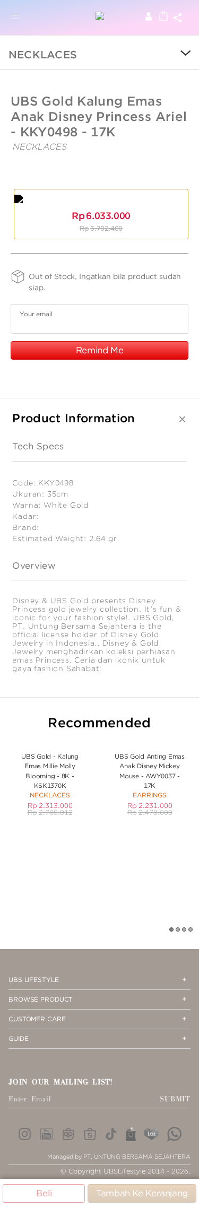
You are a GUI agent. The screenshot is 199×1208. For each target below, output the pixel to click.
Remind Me (100, 350)
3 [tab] (185, 930)
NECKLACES (42, 54)
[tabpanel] (50, 778)
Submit (175, 1099)
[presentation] (178, 54)
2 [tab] (178, 930)
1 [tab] (172, 930)
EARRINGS (150, 795)
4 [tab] (191, 930)
